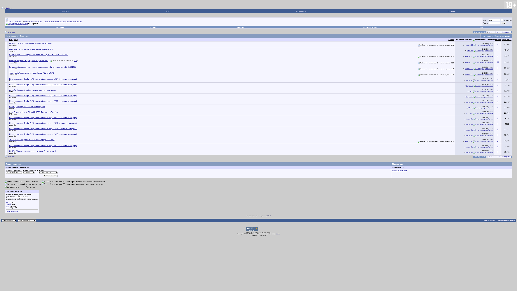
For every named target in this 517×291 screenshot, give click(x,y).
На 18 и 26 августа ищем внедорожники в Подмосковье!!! (32, 151)
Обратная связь (489, 220)
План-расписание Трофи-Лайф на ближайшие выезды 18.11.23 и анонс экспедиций (43, 129)
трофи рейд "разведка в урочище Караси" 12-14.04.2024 (32, 73)
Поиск (481, 27)
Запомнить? (507, 20)
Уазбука (65, 11)
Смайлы (8, 204)
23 (498, 62)
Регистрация (59, 27)
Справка (153, 27)
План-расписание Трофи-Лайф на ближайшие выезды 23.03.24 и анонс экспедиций (43, 85)
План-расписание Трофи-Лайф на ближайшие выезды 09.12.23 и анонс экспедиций (43, 118)
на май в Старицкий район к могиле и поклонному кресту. (32, 90)
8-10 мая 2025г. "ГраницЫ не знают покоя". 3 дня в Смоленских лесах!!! (38, 55)
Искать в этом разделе (503, 36)
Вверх (512, 220)
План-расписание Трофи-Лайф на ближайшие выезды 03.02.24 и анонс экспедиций (43, 96)
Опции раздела (487, 36)
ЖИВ (11, 92)
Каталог (451, 11)
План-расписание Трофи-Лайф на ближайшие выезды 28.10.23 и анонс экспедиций (43, 134)
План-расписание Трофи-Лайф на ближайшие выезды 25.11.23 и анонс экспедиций (43, 123)
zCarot (278, 234)
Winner (11, 108)
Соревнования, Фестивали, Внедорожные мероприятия (63, 21)
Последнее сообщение (464, 39)
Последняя (506, 32)
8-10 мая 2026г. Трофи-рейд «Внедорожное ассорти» (30, 43)
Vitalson (394, 170)
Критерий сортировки (13, 171)
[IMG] (7, 206)
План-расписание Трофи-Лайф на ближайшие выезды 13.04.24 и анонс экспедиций (43, 79)
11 (497, 32)
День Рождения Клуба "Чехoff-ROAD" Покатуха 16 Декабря (33, 112)
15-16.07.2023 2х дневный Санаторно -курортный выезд (32, 140)
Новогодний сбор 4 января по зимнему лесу (27, 107)
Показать (42, 171)
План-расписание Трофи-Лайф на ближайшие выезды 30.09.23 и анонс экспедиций (43, 146)
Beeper (400, 170)
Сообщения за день (370, 27)
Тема (11, 40)
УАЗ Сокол (13, 114)
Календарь (241, 27)
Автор (16, 40)
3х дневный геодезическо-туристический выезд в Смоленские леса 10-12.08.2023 (42, 67)
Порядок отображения (30, 171)
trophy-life (12, 81)
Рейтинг (451, 40)
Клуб (168, 11)
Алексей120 (13, 45)
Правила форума (12, 211)
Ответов (498, 40)
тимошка (12, 51)
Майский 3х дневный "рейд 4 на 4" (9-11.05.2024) (29, 61)
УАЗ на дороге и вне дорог (33, 21)
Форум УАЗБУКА (503, 220)
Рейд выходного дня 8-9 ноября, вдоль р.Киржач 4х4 (31, 49)
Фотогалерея (301, 11)
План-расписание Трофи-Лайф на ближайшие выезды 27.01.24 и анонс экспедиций (43, 101)
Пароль (485, 23)
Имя (484, 20)
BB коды (8, 203)
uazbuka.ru (18, 21)
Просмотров (506, 40)
